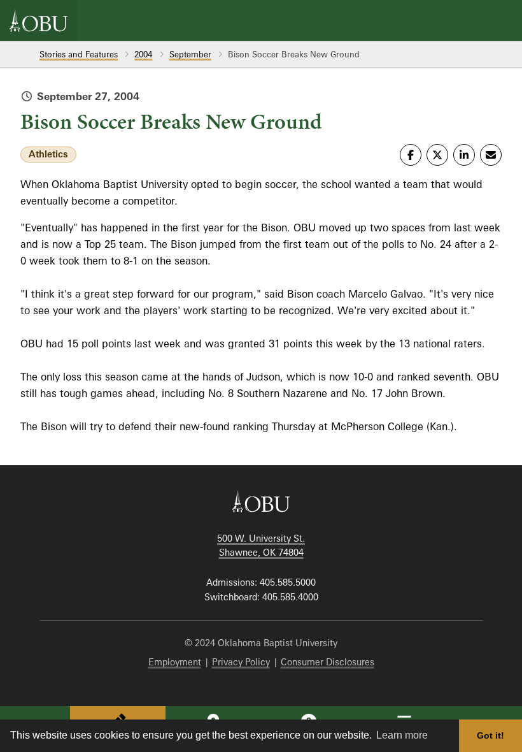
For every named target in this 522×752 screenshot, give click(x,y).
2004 (143, 54)
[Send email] (490, 155)
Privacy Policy (241, 661)
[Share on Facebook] (410, 155)
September (190, 54)
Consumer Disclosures (327, 661)
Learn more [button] (402, 735)
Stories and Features (78, 54)
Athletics (48, 153)
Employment (174, 661)
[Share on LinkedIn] (464, 155)
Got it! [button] (490, 735)
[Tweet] (437, 155)
